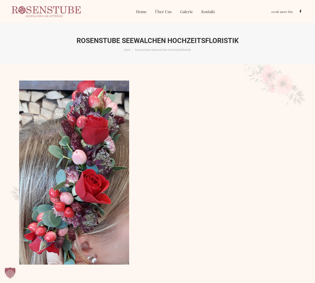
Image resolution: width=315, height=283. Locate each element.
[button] (10, 273)
